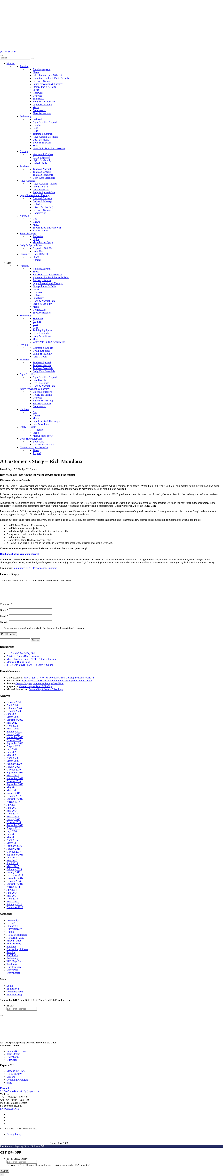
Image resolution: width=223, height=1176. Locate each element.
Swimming (12, 958)
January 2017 (13, 819)
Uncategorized (14, 967)
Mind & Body (14, 943)
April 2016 (12, 840)
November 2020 (15, 737)
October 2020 (14, 740)
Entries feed (13, 988)
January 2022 (13, 734)
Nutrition (11, 946)
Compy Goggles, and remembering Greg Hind (40, 683)
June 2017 (12, 807)
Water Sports (13, 972)
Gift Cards (12, 1059)
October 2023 (14, 711)
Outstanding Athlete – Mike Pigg (36, 686)
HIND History (14, 1073)
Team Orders (13, 1054)
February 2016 (14, 845)
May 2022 (12, 722)
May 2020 (12, 755)
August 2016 (13, 828)
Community (18, 568)
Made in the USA (16, 1070)
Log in (10, 985)
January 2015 (13, 872)
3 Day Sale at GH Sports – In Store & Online (30, 664)
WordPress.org (14, 994)
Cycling (11, 923)
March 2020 (13, 760)
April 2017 (12, 813)
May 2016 (12, 837)
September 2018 (15, 784)
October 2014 (14, 881)
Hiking (10, 931)
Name (4, 610)
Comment (6, 604)
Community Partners (17, 1079)
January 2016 (13, 848)
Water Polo (12, 970)
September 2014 (15, 884)
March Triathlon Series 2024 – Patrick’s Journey (31, 659)
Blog (9, 1082)
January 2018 (13, 793)
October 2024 (14, 702)
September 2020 (15, 743)
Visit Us (11, 1076)
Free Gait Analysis (9, 1108)
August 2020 (13, 746)
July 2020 (12, 749)
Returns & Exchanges (18, 1051)
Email (4, 616)
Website (4, 622)
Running (52, 568)
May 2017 (12, 810)
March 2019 (13, 775)
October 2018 (14, 781)
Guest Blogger (14, 928)
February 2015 (14, 869)
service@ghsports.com (28, 1091)
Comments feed (15, 991)
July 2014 (12, 889)
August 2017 (13, 801)
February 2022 (14, 731)
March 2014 (13, 901)
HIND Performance (36, 568)
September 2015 (15, 854)
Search (35, 640)
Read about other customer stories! (19, 554)
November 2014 (15, 878)
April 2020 (12, 757)
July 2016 (12, 831)
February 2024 (14, 708)
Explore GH (13, 926)
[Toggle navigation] (1, 55)
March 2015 (13, 866)
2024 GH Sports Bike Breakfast (23, 656)
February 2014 (14, 904)
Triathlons (12, 964)
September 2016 (15, 825)
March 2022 (13, 728)
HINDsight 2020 (15, 937)
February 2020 (14, 763)
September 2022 (15, 719)
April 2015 (12, 863)
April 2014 (12, 898)
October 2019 (14, 769)
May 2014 (12, 895)
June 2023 (12, 714)
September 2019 (15, 772)
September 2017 (15, 799)
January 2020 (13, 766)
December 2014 (15, 875)
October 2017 (14, 796)
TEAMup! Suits (15, 961)
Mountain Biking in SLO (19, 662)
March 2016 (13, 842)
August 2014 (13, 886)
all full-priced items (17, 1158)
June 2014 (12, 892)
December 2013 (15, 907)
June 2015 (12, 857)
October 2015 (14, 851)
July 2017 (12, 804)
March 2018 (13, 790)
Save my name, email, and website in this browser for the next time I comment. (44, 628)
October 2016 (14, 822)
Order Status (13, 1056)
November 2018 (15, 778)
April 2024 (12, 705)
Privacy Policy (14, 1134)
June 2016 (12, 834)
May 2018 (12, 787)
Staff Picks (12, 955)
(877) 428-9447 (8, 51)
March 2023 (13, 716)
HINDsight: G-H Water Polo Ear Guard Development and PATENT (59, 677)
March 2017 (13, 816)
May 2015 (12, 860)
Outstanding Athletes (17, 949)
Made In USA (14, 940)
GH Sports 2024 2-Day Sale (21, 653)
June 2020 (12, 752)
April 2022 (12, 725)
